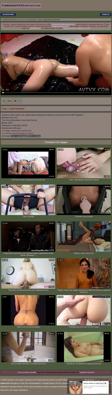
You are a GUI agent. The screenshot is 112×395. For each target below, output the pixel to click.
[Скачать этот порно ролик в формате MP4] (20, 101)
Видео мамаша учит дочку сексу (19, 131)
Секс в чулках (34, 136)
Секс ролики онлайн (27, 372)
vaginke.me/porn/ (86, 372)
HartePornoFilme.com (60, 26)
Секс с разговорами (19, 136)
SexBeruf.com (35, 28)
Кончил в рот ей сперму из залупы (19, 133)
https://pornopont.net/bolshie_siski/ (76, 28)
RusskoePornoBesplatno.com (63, 24)
